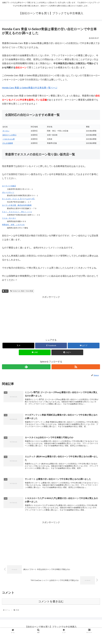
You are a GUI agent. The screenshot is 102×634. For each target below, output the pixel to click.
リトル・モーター (9, 218)
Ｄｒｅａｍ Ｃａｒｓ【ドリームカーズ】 (18, 199)
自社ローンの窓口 (9, 135)
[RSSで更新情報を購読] (75, 366)
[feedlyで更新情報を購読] (26, 366)
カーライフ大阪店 (9, 186)
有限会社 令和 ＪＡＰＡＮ (13, 225)
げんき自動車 (7, 143)
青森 (6, 291)
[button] (67, 352)
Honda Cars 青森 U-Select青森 (22, 291)
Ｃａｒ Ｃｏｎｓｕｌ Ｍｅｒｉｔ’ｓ (17, 212)
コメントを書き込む (51, 601)
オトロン (5, 131)
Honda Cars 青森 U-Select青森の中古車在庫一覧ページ (29, 87)
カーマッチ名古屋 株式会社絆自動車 (17, 205)
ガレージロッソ (8, 192)
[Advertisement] (51, 316)
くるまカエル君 (8, 139)
